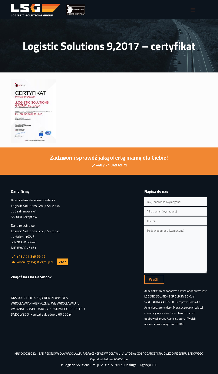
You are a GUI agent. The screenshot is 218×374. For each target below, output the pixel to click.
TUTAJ (180, 324)
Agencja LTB (148, 364)
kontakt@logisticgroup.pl (35, 261)
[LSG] (36, 9)
